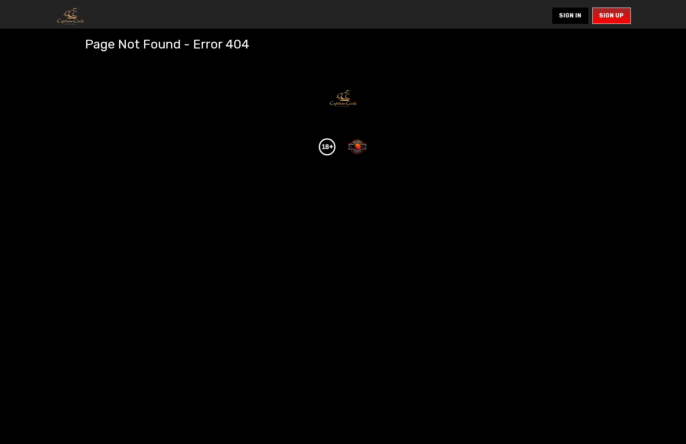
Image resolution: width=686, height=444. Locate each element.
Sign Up (611, 15)
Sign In (570, 15)
